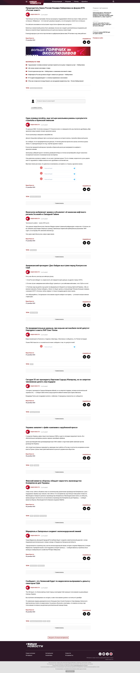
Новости (68, 653)
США (48, 621)
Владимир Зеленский (36, 621)
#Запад (76, 1)
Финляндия (43, 515)
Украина (36, 465)
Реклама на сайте (98, 38)
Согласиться (70, 671)
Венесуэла (33, 250)
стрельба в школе (35, 196)
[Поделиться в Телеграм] (88, 42)
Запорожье (33, 565)
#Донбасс (84, 1)
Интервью (29, 655)
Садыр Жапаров (34, 412)
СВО (31, 465)
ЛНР (31, 364)
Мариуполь (41, 565)
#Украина (68, 1)
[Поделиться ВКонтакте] (84, 42)
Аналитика (49, 655)
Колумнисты (69, 655)
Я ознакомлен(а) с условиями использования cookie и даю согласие (70, 668)
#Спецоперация (57, 1)
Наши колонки (30, 653)
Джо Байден (33, 312)
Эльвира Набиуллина (36, 88)
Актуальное (49, 653)
